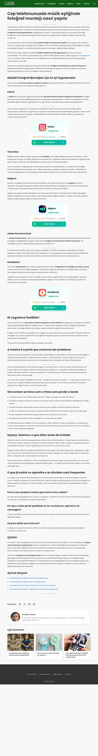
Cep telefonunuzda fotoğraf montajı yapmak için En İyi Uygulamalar (77, 655)
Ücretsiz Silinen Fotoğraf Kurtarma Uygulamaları (27, 582)
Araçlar (62, 4)
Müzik (78, 4)
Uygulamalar (39, 4)
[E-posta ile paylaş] (29, 604)
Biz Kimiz (68, 674)
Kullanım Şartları (44, 674)
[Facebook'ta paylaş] (20, 604)
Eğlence (70, 4)
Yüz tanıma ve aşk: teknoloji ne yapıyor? (48, 654)
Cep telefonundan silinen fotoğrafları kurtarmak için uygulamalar (33, 589)
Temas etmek (31, 674)
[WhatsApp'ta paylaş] (25, 604)
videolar (86, 4)
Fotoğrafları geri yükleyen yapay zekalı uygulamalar (28, 578)
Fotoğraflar (51, 4)
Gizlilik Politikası (58, 674)
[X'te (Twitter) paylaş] (34, 604)
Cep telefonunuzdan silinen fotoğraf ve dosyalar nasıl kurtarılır (32, 585)
